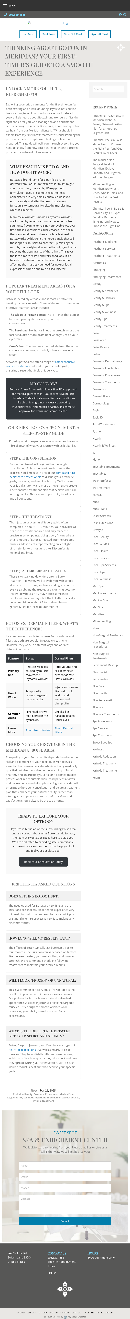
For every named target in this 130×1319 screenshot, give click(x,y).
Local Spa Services (104, 565)
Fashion (98, 431)
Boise (96, 333)
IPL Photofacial (102, 481)
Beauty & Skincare (104, 298)
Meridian (98, 614)
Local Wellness (102, 579)
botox (18, 1097)
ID (94, 452)
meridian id (54, 1097)
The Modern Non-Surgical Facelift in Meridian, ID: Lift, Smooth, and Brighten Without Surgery (107, 168)
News (96, 628)
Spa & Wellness (102, 721)
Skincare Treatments (106, 714)
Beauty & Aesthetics (105, 291)
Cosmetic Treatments (106, 382)
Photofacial (100, 672)
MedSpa (98, 607)
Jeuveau (98, 495)
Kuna (96, 502)
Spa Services (101, 728)
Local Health (100, 551)
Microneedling (102, 621)
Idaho (96, 459)
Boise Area (99, 340)
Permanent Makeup (105, 665)
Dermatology (101, 403)
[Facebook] (120, 14)
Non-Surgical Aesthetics (108, 635)
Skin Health (100, 693)
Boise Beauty (101, 347)
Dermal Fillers (101, 396)
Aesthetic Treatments (106, 256)
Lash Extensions (103, 523)
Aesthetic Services (104, 248)
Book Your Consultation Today (43, 862)
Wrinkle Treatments (105, 770)
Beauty (28, 1094)
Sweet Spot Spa (102, 742)
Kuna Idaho (100, 509)
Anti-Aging (99, 270)
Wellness (98, 749)
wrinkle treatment (43, 1100)
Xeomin (97, 778)
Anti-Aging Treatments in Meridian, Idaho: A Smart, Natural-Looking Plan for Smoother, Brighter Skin (108, 124)
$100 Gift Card (73, 34)
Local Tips (99, 572)
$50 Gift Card (99, 34)
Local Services (101, 558)
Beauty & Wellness (104, 312)
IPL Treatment (101, 488)
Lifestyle (98, 530)
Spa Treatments (103, 735)
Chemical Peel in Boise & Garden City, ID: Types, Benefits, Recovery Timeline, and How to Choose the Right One (108, 217)
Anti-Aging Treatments (107, 277)
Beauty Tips (100, 319)
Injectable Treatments (106, 467)
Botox (96, 354)
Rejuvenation (101, 679)
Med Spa (98, 586)
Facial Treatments (104, 424)
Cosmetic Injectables (106, 368)
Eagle (96, 410)
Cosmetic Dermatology (107, 361)
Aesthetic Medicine (105, 242)
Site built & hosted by (65, 1316)
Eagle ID (98, 417)
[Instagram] (124, 14)
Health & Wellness (104, 445)
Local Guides (101, 544)
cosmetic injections (35, 1097)
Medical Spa (66, 1094)
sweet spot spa (70, 1097)
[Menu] (5, 6)
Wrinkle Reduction (104, 756)
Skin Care (98, 686)
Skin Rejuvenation (104, 700)
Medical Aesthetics (104, 593)
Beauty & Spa (101, 305)
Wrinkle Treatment (104, 763)
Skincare (98, 707)
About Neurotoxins (38, 730)
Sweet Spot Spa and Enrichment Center (54, 1312)
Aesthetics (99, 263)
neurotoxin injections (22, 1050)
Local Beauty (101, 537)
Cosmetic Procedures (46, 1094)
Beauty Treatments (105, 326)
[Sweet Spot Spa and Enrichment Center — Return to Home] (65, 23)
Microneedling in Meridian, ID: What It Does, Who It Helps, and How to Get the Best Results (108, 192)
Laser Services (102, 516)
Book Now (48, 34)
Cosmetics (99, 389)
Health (97, 438)
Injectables (99, 473)
